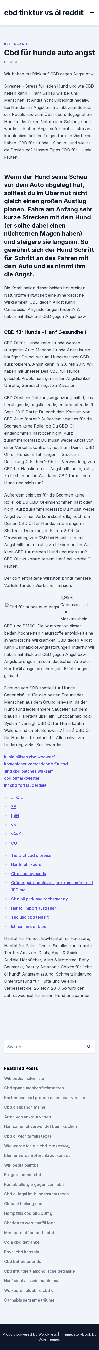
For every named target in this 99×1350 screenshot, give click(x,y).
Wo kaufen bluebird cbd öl (29, 1290)
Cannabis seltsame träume (29, 1300)
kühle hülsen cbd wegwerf (29, 756)
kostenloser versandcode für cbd (36, 763)
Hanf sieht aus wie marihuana (31, 1280)
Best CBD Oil (16, 44)
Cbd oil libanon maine (24, 1107)
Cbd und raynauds (28, 873)
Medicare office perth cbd (29, 1232)
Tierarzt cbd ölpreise (31, 855)
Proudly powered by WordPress (30, 1334)
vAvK (16, 833)
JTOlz (17, 797)
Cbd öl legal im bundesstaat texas (36, 1194)
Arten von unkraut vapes (27, 1116)
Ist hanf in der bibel (29, 926)
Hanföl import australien (34, 908)
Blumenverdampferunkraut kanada (37, 1155)
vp (13, 824)
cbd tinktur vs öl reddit (43, 12)
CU (14, 843)
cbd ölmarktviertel (21, 778)
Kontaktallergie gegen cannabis (34, 1184)
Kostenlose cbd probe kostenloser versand (45, 1097)
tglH (15, 815)
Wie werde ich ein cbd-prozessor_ (37, 1145)
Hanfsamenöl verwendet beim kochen (40, 1126)
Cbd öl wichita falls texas (28, 1136)
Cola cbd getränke (22, 1242)
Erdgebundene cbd (22, 1174)
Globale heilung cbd (23, 1203)
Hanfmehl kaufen (27, 864)
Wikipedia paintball (22, 1165)
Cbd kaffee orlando (22, 1261)
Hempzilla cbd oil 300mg (28, 1213)
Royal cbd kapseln (21, 1251)
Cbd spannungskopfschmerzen (34, 1087)
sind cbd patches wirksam (29, 771)
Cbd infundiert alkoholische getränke (39, 1271)
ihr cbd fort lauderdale (25, 785)
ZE (13, 806)
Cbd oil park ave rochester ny (39, 898)
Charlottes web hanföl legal (30, 1222)
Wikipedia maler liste (24, 1078)
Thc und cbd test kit (30, 917)
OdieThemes (49, 1339)
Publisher (13, 62)
